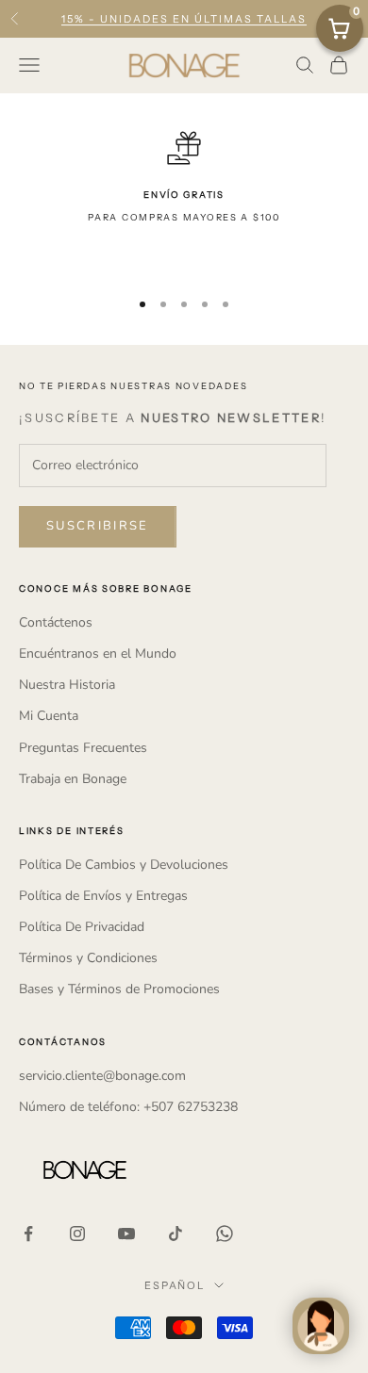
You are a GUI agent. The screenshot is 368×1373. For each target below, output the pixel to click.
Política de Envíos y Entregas (103, 896)
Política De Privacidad (81, 927)
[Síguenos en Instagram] (77, 1233)
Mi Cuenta (48, 716)
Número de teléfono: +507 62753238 (128, 1107)
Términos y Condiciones (88, 958)
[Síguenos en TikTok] (175, 1233)
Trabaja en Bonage (72, 779)
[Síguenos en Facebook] (28, 1233)
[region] (184, 201)
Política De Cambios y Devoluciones (123, 865)
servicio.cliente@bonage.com (102, 1076)
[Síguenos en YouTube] (126, 1233)
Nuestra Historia (67, 685)
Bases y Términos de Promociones (119, 989)
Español (175, 1285)
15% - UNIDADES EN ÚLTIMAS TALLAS (183, 18)
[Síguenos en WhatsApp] (224, 1233)
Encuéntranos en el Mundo (97, 653)
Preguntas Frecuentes (83, 748)
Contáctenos (55, 622)
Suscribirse (97, 525)
